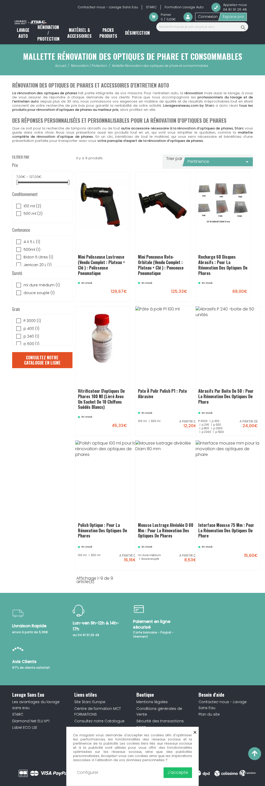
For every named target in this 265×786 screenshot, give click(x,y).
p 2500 (243, 416)
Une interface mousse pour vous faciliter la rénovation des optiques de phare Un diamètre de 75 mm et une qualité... (228, 527)
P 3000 (32, 320)
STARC (151, 7)
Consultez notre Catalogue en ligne (42, 360)
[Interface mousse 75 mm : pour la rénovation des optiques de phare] (241, 558)
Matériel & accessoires (79, 33)
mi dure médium (42, 285)
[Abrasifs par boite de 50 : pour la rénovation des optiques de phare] (251, 428)
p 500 (31, 343)
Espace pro (233, 16)
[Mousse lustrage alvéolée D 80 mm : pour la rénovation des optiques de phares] (191, 562)
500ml (32, 249)
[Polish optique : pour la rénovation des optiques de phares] (131, 562)
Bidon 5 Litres (38, 257)
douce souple (39, 292)
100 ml (32, 206)
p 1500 (234, 419)
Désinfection (137, 33)
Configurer (87, 772)
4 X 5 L (32, 241)
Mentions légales (152, 701)
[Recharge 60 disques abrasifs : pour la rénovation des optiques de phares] (230, 290)
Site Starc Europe (89, 701)
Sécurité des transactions (160, 721)
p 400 (31, 328)
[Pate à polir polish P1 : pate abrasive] (191, 428)
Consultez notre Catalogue (99, 721)
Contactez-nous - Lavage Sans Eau (108, 7)
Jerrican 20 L (37, 265)
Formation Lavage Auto (184, 7)
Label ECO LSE (24, 727)
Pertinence (219, 161)
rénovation (193, 93)
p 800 (228, 416)
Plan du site (209, 714)
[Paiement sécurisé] (52, 773)
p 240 (31, 336)
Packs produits (108, 33)
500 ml (33, 213)
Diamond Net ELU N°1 (30, 721)
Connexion (208, 16)
